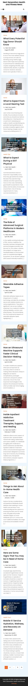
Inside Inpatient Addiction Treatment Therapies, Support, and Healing (13, 420)
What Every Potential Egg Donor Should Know (14, 41)
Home (5, 35)
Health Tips (6, 154)
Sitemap (14, 683)
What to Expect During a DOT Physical (11, 160)
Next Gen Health (10, 48)
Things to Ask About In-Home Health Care (13, 489)
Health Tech (7, 617)
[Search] (24, 9)
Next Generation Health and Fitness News (14, 3)
